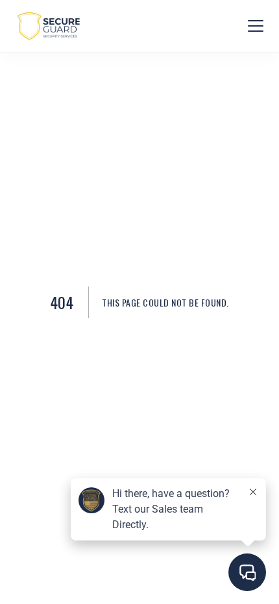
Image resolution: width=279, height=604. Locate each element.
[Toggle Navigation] (255, 26)
